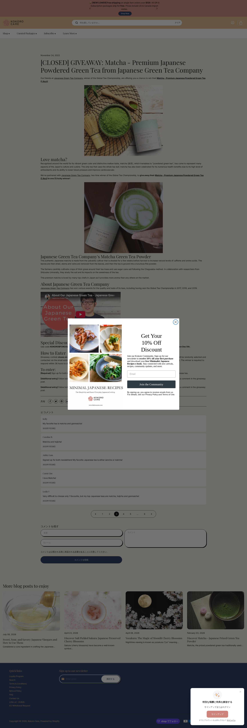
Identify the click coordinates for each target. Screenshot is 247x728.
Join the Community (151, 384)
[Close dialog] (175, 322)
